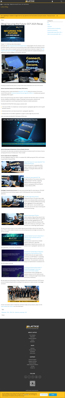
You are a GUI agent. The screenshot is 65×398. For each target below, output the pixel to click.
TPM (11, 312)
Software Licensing (32, 361)
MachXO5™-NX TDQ (23, 91)
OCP (26, 312)
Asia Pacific (32, 351)
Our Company (32, 335)
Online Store (32, 353)
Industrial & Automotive (52, 30)
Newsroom (32, 336)
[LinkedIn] (25, 377)
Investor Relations (32, 338)
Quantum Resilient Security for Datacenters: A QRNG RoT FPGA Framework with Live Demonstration (34, 237)
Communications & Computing (53, 28)
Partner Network (32, 363)
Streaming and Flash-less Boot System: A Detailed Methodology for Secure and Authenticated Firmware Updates (33, 269)
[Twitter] (32, 377)
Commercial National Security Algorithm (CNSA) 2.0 (22, 93)
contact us (11, 306)
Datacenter (4, 312)
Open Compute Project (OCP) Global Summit (17, 45)
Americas (32, 348)
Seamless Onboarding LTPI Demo (31, 215)
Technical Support (32, 359)
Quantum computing (19, 312)
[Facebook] (29, 377)
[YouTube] (36, 377)
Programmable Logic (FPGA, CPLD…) (54, 32)
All (47, 22)
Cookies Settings (44, 394)
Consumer (49, 26)
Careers (32, 340)
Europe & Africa (32, 349)
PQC (8, 312)
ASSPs (48, 24)
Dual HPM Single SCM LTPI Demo (31, 196)
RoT (13, 312)
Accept (53, 394)
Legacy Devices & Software (32, 364)
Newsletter (32, 341)
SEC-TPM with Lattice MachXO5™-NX (32, 177)
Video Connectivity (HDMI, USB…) (54, 34)
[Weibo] (39, 377)
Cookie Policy (26, 394)
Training (32, 366)
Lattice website (4, 306)
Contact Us (32, 367)
